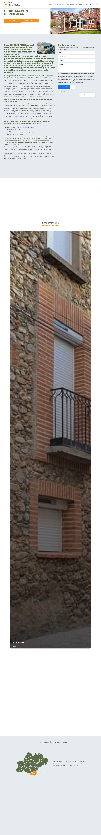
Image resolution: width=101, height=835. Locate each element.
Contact (88, 4)
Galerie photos (80, 4)
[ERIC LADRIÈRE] (12, 3)
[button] (53, 653)
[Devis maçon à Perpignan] (46, 48)
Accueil (50, 4)
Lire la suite (14, 646)
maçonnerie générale (10, 147)
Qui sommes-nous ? (59, 4)
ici (82, 82)
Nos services (70, 4)
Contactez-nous (30, 20)
